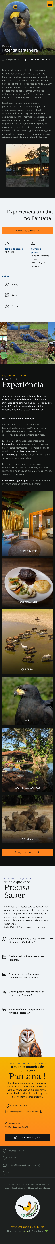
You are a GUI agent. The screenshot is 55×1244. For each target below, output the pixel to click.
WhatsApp (12, 1157)
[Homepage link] (3, 59)
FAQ (9, 1172)
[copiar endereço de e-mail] (41, 1111)
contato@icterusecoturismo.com (24, 1111)
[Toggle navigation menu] (50, 4)
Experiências (13, 59)
